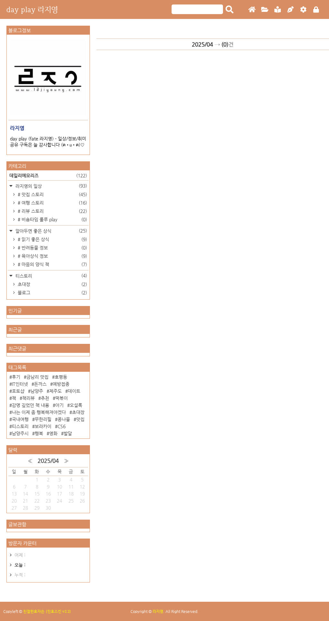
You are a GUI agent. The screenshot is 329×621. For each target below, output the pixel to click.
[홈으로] (251, 9)
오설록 (76, 405)
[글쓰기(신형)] (290, 9)
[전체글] (264, 9)
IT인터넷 (20, 384)
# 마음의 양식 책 (51, 264)
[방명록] (277, 9)
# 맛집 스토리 (51, 194)
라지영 (158, 611)
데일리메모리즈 (48, 175)
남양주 (37, 391)
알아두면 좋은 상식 (50, 231)
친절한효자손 (33, 611)
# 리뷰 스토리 (51, 211)
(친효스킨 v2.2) (58, 611)
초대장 (51, 284)
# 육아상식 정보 (51, 256)
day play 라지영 (32, 9)
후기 (16, 376)
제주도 (55, 391)
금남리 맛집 (37, 376)
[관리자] (303, 9)
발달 (68, 433)
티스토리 (50, 275)
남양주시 (20, 433)
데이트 (74, 391)
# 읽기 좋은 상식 (51, 239)
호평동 (61, 376)
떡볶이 (61, 398)
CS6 (62, 426)
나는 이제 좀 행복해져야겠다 (39, 412)
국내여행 (20, 419)
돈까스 (40, 384)
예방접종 (61, 384)
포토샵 (18, 391)
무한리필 (43, 419)
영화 (53, 433)
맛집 (80, 419)
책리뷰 (28, 398)
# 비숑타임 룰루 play (51, 219)
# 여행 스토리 (51, 202)
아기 (59, 405)
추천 (45, 398)
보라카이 (43, 426)
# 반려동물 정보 (51, 247)
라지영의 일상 (50, 186)
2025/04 (48, 460)
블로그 (51, 292)
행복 (39, 433)
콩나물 (64, 419)
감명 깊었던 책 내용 (30, 405)
